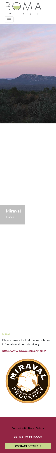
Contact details (27, 446)
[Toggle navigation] (9, 19)
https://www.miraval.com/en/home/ (24, 351)
